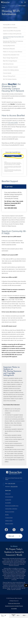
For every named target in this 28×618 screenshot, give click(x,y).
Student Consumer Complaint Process (14, 606)
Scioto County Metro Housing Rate (12, 30)
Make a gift (11, 536)
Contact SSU (8, 499)
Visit (18, 615)
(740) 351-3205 (11, 483)
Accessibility (8, 502)
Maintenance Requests (9, 48)
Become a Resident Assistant (10, 67)
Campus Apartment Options (10, 27)
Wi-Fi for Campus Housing (9, 79)
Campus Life (4, 5)
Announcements (9, 496)
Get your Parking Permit (9, 76)
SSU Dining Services (8, 64)
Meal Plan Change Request (10, 61)
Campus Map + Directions (11, 508)
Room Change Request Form (10, 58)
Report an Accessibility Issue (11, 505)
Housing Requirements (9, 45)
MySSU (7, 514)
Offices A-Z (7, 493)
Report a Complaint (9, 511)
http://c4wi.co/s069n (13, 122)
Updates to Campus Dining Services (12, 33)
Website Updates (9, 523)
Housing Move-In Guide (9, 24)
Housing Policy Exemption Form (11, 54)
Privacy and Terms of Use (14, 603)
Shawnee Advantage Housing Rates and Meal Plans (13, 37)
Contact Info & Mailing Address (11, 70)
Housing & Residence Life (12, 5)
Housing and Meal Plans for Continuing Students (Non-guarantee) (13, 42)
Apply (24, 615)
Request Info (13, 615)
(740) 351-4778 (14, 486)
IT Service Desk (9, 517)
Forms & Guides (7, 73)
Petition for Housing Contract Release (12, 51)
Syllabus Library (8, 520)
